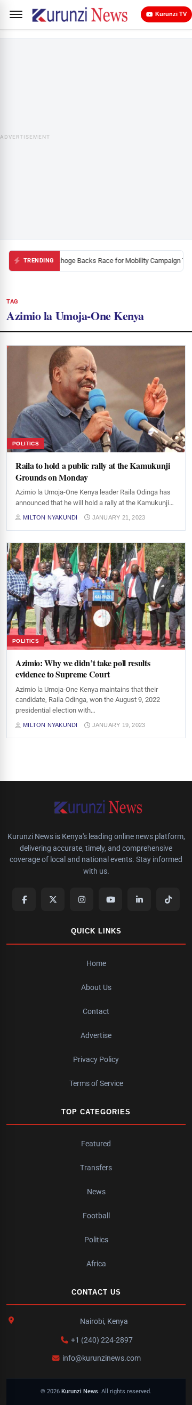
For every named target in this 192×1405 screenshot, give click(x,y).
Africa (96, 1263)
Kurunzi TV (171, 14)
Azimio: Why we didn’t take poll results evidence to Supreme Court (82, 669)
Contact (96, 1011)
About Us (96, 987)
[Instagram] (81, 899)
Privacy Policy (96, 1059)
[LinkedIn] (139, 899)
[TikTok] (168, 899)
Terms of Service (96, 1083)
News (96, 1191)
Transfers (96, 1167)
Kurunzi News (79, 1391)
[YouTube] (110, 899)
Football (96, 1215)
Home (96, 963)
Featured (96, 1143)
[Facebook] (24, 899)
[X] (53, 899)
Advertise (96, 1035)
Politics (96, 1239)
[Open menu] (16, 14)
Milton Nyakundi (50, 517)
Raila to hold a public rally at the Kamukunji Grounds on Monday (92, 471)
